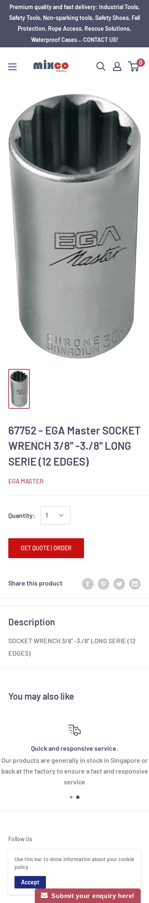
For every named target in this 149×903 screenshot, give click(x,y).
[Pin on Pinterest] (103, 583)
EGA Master (25, 481)
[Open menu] (12, 66)
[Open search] (101, 66)
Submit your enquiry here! (91, 895)
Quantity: (21, 515)
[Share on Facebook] (88, 583)
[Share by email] (135, 583)
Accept (30, 882)
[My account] (117, 66)
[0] (134, 66)
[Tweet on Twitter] (119, 583)
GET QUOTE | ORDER (46, 548)
